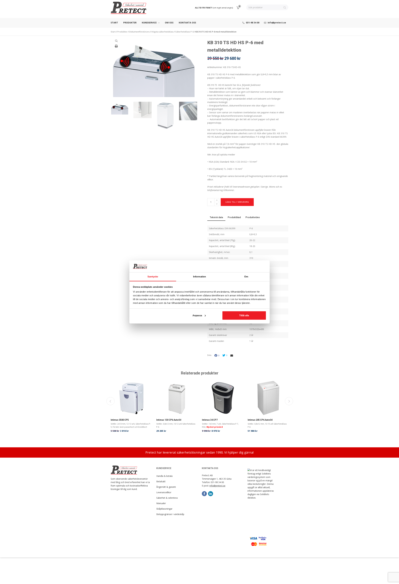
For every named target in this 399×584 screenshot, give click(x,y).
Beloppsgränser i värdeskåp (170, 514)
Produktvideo (252, 217)
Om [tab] (246, 276)
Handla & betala (164, 475)
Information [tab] (199, 276)
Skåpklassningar (164, 508)
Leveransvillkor (163, 492)
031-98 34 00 (217, 482)
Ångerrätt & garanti (166, 486)
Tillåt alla (244, 315)
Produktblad (234, 217)
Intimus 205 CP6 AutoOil (260, 420)
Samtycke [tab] (152, 276)
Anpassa (197, 315)
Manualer (161, 503)
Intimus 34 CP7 (210, 420)
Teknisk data (216, 217)
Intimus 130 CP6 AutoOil (168, 420)
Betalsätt (161, 481)
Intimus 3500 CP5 (120, 420)
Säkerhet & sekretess (167, 497)
